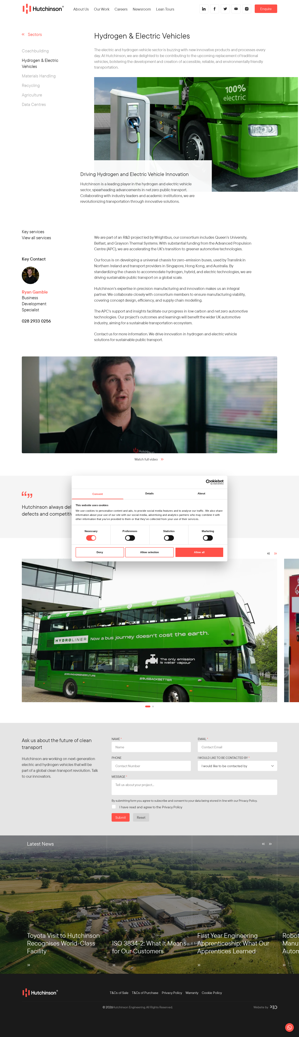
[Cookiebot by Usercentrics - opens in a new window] (208, 482)
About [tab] (201, 493)
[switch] (130, 538)
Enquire (266, 9)
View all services (36, 237)
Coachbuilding (35, 50)
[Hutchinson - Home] (43, 8)
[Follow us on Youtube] (236, 8)
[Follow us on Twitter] (225, 8)
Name (116, 739)
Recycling (31, 85)
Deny (100, 552)
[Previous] (268, 553)
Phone (116, 758)
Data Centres (34, 104)
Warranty (191, 993)
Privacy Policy (248, 800)
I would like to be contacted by (223, 758)
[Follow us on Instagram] (246, 8)
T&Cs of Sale (119, 993)
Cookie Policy (212, 993)
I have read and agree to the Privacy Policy (150, 807)
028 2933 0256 (36, 321)
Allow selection (149, 552)
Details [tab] (149, 493)
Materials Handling (39, 75)
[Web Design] (273, 1007)
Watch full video (146, 459)
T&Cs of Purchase (145, 993)
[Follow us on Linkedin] (203, 8)
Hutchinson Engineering (129, 1007)
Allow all (199, 552)
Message (118, 776)
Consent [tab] (97, 493)
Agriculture (32, 94)
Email (202, 739)
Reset (141, 817)
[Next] (275, 553)
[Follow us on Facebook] (214, 8)
